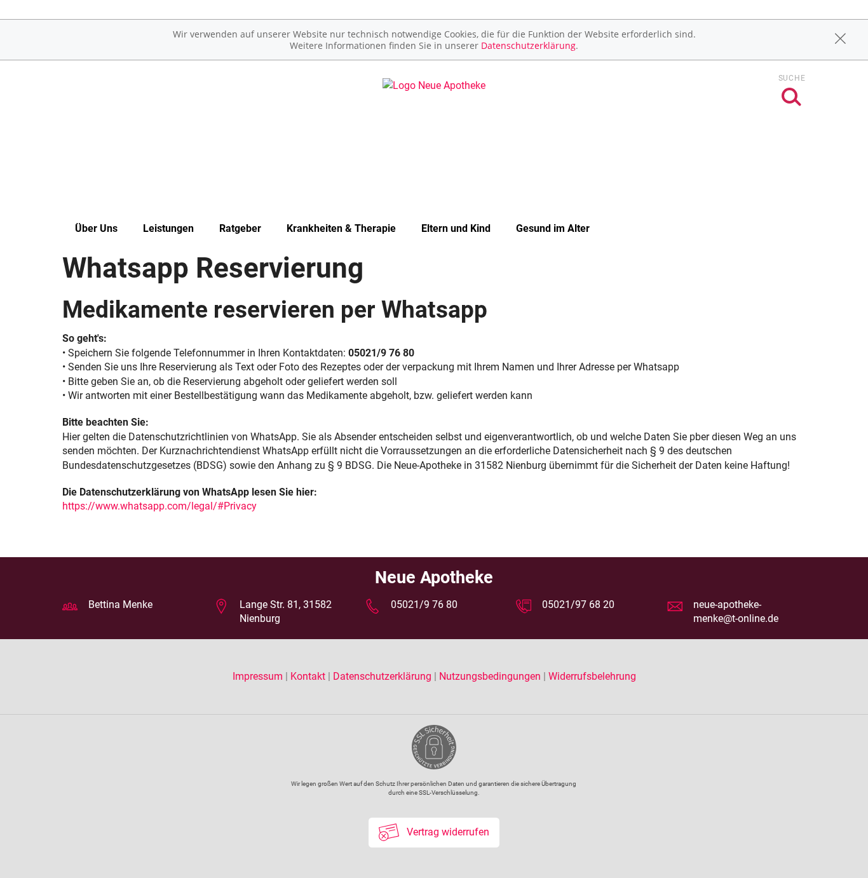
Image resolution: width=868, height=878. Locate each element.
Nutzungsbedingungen (490, 676)
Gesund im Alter (553, 228)
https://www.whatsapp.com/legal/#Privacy (159, 506)
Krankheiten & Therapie (341, 228)
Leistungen (168, 228)
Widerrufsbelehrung (592, 676)
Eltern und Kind (456, 228)
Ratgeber (240, 228)
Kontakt (307, 676)
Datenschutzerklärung (528, 45)
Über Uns (96, 228)
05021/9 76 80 (424, 604)
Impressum (259, 676)
